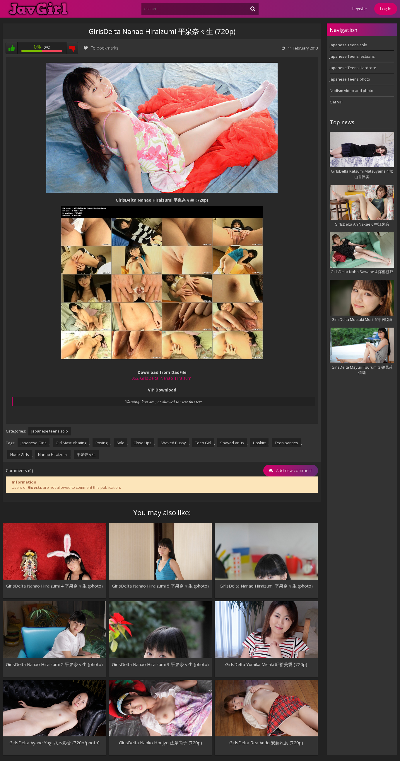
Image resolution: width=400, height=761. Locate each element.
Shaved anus (232, 442)
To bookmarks (104, 48)
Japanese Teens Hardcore (353, 67)
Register (359, 8)
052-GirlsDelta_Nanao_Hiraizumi (161, 378)
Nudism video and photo (351, 90)
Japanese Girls (33, 442)
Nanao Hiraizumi (53, 454)
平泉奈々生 (86, 454)
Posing (101, 442)
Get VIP (336, 102)
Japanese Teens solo (348, 44)
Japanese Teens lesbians (352, 56)
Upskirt (259, 442)
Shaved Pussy (173, 442)
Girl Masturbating (71, 442)
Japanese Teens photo (350, 79)
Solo (120, 442)
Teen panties (286, 442)
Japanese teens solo (49, 431)
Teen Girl (203, 442)
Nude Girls (19, 454)
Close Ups (142, 442)
